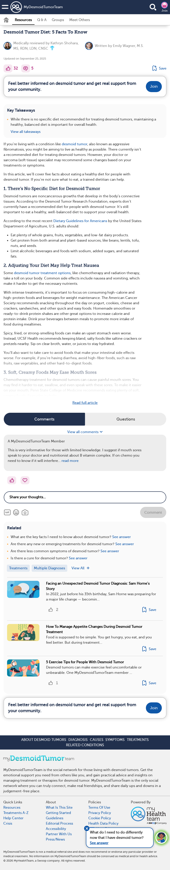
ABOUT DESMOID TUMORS (43, 740)
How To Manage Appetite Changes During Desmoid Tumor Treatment (94, 629)
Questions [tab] (125, 419)
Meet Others (79, 20)
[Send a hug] (25, 480)
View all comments (83, 432)
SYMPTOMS (115, 740)
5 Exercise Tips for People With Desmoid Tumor (85, 662)
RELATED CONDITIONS (85, 745)
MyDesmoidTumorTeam (43, 7)
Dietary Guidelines (68, 221)
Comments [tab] (44, 419)
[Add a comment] (25, 68)
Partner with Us (59, 834)
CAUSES (96, 740)
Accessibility (56, 829)
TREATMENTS (138, 740)
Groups (58, 20)
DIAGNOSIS (78, 740)
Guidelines (54, 818)
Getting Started (58, 813)
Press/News (55, 839)
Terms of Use (99, 808)
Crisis (7, 823)
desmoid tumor (74, 144)
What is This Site (59, 808)
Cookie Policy (99, 818)
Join (165, 10)
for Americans (95, 221)
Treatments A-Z (16, 813)
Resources (23, 20)
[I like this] (8, 68)
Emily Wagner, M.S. (128, 46)
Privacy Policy (99, 813)
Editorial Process (59, 823)
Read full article (85, 403)
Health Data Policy (103, 823)
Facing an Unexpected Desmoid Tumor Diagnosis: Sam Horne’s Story (98, 586)
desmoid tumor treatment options (42, 273)
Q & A (41, 20)
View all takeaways (26, 132)
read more (70, 461)
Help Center (13, 818)
